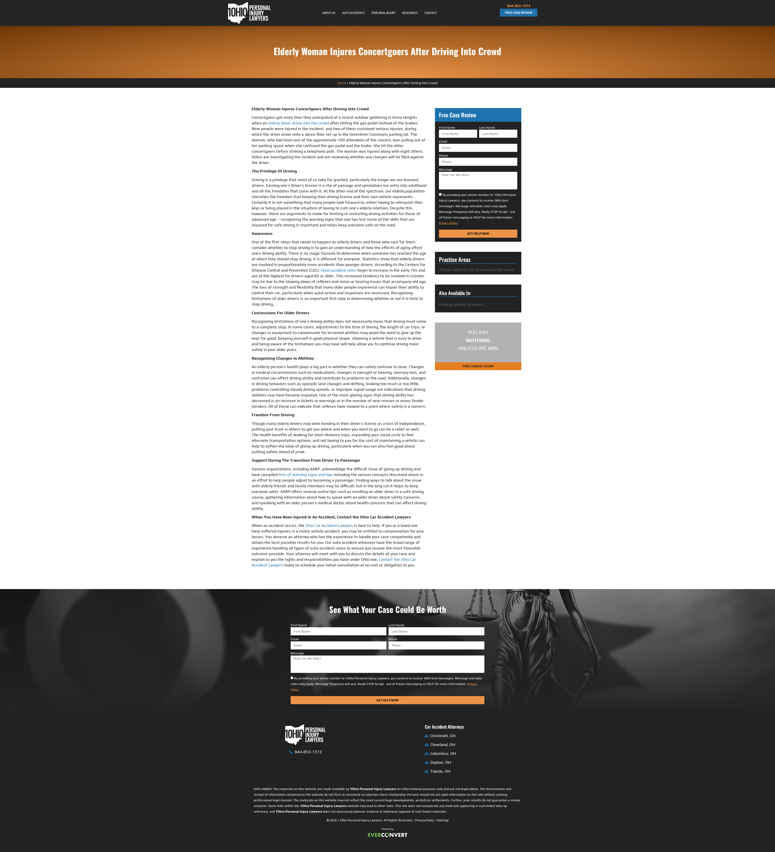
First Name (447, 127)
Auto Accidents (353, 13)
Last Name (487, 127)
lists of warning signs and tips (306, 474)
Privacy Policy (424, 820)
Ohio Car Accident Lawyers (329, 525)
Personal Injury (383, 13)
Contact (431, 13)
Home (341, 83)
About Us (328, 13)
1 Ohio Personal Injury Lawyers (360, 820)
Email (443, 141)
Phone (443, 156)
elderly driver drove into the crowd (298, 123)
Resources (410, 13)
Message (445, 169)
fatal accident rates (338, 270)
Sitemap (443, 820)
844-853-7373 (518, 6)
